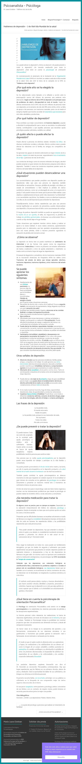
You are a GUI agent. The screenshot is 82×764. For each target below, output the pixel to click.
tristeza (25, 284)
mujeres (25, 155)
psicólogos (52, 480)
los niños (59, 142)
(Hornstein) (37, 656)
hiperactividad (31, 394)
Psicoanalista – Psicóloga (22, 6)
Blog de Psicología (54, 20)
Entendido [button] (61, 757)
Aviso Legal (26, 760)
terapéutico (30, 686)
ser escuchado (40, 678)
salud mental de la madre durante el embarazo (41, 470)
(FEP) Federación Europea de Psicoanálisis (14, 740)
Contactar (66, 20)
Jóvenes (57, 153)
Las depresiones (49, 568)
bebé (38, 385)
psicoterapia (50, 70)
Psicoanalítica (20, 72)
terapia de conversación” (27, 559)
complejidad (37, 519)
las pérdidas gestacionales (31, 217)
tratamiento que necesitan (53, 112)
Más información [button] (55, 752)
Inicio (43, 20)
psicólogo (60, 508)
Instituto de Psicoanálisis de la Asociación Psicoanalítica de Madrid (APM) (15, 734)
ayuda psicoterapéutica (45, 458)
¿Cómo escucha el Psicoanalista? (51, 712)
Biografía (75, 20)
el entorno (55, 617)
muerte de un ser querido (27, 214)
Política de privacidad (36, 760)
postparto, (43, 379)
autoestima (22, 649)
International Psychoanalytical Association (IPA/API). (13, 744)
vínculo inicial (44, 466)
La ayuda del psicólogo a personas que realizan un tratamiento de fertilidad (40, 706)
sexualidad (34, 370)
